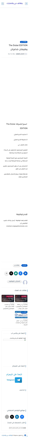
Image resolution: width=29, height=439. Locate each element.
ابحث (24, 427)
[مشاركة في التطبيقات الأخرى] (7, 273)
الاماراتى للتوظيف (20, 54)
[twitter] (12, 417)
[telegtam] (7, 417)
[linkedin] (17, 417)
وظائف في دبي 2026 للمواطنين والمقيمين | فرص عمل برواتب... (21, 306)
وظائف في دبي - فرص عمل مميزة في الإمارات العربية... (21, 323)
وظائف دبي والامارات (15, 4)
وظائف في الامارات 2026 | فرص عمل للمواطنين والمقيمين (8, 306)
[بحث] (3, 3)
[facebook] (22, 417)
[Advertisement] (14, 25)
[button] (20, 273)
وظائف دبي (23, 41)
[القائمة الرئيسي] (26, 3)
